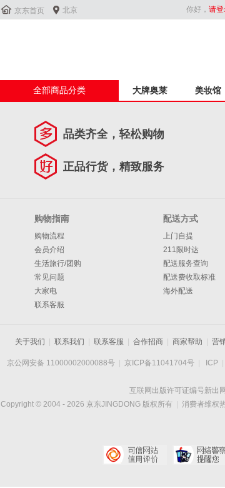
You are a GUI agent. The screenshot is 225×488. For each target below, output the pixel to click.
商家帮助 (187, 341)
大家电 (45, 291)
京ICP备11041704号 (159, 362)
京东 (42, 43)
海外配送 (178, 291)
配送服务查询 (185, 263)
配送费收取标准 (189, 277)
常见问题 (49, 277)
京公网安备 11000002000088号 (61, 362)
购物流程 (49, 235)
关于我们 (30, 341)
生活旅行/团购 (57, 263)
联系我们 (69, 341)
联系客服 (49, 304)
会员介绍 (49, 249)
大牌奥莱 (150, 90)
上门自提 (178, 235)
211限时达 (181, 249)
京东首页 (29, 10)
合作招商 (148, 341)
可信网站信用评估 (134, 455)
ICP (212, 362)
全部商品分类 (59, 90)
